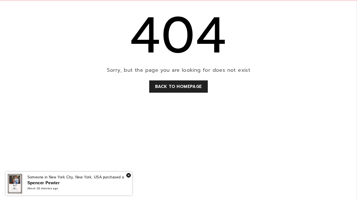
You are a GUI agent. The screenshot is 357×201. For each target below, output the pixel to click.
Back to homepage (178, 86)
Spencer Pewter (43, 182)
